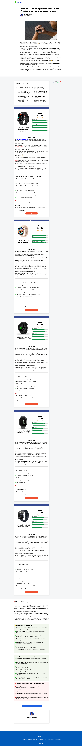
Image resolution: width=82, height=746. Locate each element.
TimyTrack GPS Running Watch (23, 139)
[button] (53, 82)
